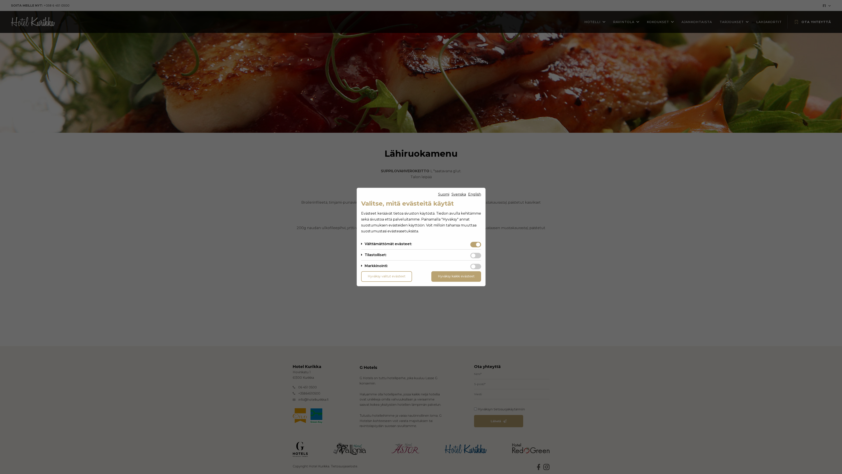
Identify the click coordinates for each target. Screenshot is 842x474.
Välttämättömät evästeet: (388, 244)
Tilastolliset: (376, 255)
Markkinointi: (376, 266)
